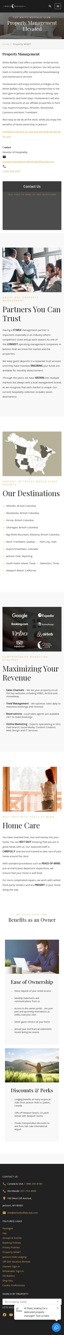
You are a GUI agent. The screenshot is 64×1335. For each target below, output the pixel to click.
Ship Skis (7, 1280)
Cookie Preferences (13, 1285)
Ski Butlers (8, 1275)
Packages (7, 1228)
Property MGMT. (11, 1252)
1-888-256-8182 (33, 1183)
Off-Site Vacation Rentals (16, 1261)
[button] (58, 1302)
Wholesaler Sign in (13, 1271)
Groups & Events (12, 1237)
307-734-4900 (28, 1190)
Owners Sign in (11, 1266)
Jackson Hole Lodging (14, 1256)
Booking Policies (11, 1242)
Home (5, 44)
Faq (4, 1233)
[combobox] (32, 1302)
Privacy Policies (11, 1247)
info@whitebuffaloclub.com (22, 1212)
